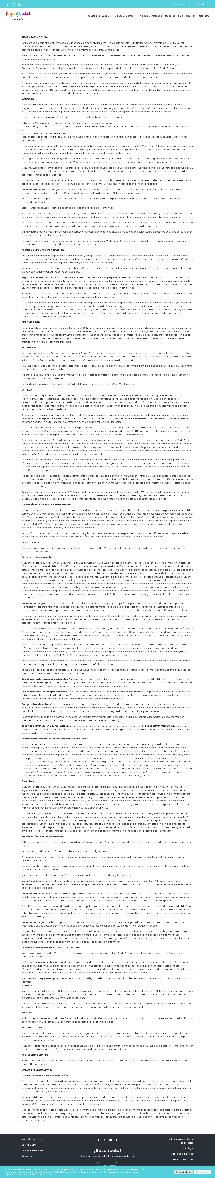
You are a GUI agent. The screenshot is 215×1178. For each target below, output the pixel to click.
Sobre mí (191, 15)
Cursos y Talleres (124, 15)
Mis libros (170, 15)
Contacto (204, 15)
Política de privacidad (182, 1153)
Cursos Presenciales (32, 1150)
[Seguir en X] (13, 4)
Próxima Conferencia (151, 15)
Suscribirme (107, 1166)
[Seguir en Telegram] (116, 1140)
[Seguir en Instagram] (19, 4)
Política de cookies (183, 1159)
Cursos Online (29, 1144)
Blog (180, 15)
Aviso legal (188, 1148)
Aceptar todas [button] (203, 1172)
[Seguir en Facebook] (7, 4)
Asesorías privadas (98, 15)
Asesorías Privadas (32, 1139)
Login (189, 4)
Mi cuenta (178, 4)
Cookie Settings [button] (183, 1172)
